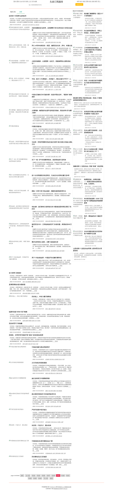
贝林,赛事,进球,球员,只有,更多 (53, 42)
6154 (39, 478)
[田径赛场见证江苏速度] (16, 456)
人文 (29, 1)
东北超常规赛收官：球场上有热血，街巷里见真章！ (93, 32)
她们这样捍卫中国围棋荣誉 (41, 378)
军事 (87, 1)
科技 (90, 1)
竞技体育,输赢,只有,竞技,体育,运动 (31, 332)
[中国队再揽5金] (14, 126)
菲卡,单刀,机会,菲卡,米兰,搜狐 (53, 200)
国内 (14, 1)
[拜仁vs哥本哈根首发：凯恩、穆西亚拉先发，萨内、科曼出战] (19, 46)
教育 (96, 1)
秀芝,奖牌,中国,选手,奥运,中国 (30, 344)
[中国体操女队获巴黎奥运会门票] (19, 440)
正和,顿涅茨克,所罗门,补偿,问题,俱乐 (54, 239)
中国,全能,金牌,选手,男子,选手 (53, 268)
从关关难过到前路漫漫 (39, 363)
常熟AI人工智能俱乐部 (64, 487)
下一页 (46, 478)
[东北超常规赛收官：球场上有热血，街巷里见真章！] (78, 33)
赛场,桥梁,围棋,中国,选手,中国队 (31, 293)
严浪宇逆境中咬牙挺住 (39, 410)
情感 (26, 1)
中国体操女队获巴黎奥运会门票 (42, 441)
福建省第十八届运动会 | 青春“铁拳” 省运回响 (88, 166)
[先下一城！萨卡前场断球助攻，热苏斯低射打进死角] (19, 160)
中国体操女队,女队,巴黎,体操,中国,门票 (55, 453)
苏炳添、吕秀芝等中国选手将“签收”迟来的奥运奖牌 (26, 335)
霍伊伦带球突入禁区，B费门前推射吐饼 (45, 242)
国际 (17, 1)
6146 (43, 475)
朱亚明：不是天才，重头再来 (41, 425)
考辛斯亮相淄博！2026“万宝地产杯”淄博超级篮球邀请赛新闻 (93, 200)
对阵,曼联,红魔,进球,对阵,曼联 (53, 186)
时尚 (23, 1)
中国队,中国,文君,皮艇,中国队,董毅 (54, 139)
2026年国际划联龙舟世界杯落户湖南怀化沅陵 (93, 232)
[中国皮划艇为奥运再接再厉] (17, 346)
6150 (62, 475)
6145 (38, 475)
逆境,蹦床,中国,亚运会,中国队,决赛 (54, 422)
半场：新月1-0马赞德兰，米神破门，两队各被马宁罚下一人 (51, 79)
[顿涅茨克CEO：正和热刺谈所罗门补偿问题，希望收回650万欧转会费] (19, 226)
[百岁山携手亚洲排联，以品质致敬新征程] (78, 132)
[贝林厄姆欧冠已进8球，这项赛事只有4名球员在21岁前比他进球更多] (19, 28)
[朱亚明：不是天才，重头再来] (18, 425)
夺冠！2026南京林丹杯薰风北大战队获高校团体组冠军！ (93, 82)
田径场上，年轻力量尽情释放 (41, 296)
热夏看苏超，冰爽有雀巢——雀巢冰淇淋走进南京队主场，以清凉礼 (93, 181)
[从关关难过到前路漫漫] (16, 362)
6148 (53, 475)
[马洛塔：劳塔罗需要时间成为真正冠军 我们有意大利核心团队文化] (19, 142)
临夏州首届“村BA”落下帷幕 (18, 312)
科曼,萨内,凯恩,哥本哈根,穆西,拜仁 (54, 56)
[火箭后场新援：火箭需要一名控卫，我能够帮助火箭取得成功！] (19, 61)
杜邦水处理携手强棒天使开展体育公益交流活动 (93, 66)
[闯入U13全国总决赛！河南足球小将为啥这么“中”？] (78, 152)
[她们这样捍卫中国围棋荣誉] (17, 378)
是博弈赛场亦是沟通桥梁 (17, 284)
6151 (67, 475)
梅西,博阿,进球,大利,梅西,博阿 (53, 123)
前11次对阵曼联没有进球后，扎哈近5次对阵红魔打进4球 (50, 175)
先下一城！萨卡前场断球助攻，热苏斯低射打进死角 (49, 160)
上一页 (28, 475)
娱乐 (81, 1)
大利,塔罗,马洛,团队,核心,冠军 (53, 156)
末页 (51, 478)
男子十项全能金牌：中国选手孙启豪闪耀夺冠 (47, 258)
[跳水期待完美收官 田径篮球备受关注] (19, 394)
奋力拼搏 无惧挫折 (15, 273)
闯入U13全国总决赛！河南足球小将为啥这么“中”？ (93, 150)
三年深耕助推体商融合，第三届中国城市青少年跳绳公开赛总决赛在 (93, 50)
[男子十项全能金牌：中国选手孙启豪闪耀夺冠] (19, 258)
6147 (48, 475)
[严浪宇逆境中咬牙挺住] (16, 409)
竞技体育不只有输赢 (15, 323)
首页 (22, 475)
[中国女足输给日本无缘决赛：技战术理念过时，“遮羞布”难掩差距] (19, 95)
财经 (84, 1)
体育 (78, 1)
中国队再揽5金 (37, 126)
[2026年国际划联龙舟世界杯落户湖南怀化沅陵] (78, 233)
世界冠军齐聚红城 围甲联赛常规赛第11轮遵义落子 (93, 112)
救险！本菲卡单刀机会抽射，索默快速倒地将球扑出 (49, 191)
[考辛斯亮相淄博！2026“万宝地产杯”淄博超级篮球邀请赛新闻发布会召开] (78, 202)
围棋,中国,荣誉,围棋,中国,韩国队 (53, 391)
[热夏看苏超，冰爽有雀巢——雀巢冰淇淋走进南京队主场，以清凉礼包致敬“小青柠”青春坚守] (78, 183)
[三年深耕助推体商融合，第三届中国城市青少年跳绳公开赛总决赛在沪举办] (78, 51)
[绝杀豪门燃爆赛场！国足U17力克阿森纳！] (78, 15)
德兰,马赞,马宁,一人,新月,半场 (53, 89)
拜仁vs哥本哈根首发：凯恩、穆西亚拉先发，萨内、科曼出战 (52, 45)
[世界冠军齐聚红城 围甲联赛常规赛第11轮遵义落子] (78, 114)
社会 (20, 1)
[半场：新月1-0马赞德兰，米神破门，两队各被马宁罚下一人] (19, 79)
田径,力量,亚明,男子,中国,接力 (53, 309)
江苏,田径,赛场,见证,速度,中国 (53, 467)
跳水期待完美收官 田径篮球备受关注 (44, 394)
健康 (35, 1)
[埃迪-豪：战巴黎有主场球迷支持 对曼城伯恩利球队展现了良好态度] (19, 207)
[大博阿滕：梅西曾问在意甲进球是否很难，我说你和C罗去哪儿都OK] (19, 112)
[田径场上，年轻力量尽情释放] (18, 296)
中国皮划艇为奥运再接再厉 (41, 347)
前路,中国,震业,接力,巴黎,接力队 (53, 373)
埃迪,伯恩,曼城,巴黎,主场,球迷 (53, 221)
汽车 (32, 1)
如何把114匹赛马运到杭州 (17, 16)
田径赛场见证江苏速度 (39, 457)
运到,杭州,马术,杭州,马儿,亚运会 (31, 24)
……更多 (48, 22)
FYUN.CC (52, 487)
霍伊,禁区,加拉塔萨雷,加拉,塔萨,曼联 (54, 251)
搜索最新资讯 (79, 4)
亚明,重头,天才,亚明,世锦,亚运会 (53, 436)
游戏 (93, 1)
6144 (33, 475)
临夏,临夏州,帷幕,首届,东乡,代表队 (31, 320)
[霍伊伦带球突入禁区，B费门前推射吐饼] (19, 242)
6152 (30, 478)
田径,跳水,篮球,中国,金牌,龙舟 (53, 406)
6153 (35, 478)
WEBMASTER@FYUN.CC (60, 488)
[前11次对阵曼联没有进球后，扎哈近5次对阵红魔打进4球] (19, 176)
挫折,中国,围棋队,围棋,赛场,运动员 (31, 281)
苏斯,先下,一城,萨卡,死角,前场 (53, 168)
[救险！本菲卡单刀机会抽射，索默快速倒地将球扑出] (19, 191)
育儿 (99, 1)
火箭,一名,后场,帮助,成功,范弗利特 (54, 75)
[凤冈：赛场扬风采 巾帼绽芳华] (78, 217)
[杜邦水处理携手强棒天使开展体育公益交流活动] (78, 68)
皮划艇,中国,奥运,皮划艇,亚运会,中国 (54, 359)
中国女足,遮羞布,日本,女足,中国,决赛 (54, 107)
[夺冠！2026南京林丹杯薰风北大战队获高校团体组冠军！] (78, 83)
